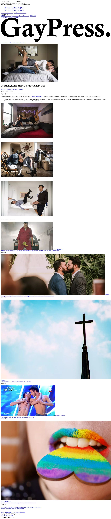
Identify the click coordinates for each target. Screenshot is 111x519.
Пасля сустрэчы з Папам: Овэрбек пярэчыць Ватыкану (16, 381)
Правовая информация (17, 508)
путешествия (31, 507)
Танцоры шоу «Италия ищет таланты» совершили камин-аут (17, 417)
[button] (55, 14)
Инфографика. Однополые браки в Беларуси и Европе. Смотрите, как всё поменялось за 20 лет (27, 296)
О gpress (3, 508)
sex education (18, 43)
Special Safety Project (17, 16)
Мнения (10, 17)
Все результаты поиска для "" (13, 13)
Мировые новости (58, 249)
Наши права (4, 17)
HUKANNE (33, 16)
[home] (55, 41)
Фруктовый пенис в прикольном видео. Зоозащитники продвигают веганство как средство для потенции (30, 250)
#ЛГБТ (12, 512)
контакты (8, 508)
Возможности (4, 43)
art (23, 43)
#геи (2, 512)
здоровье (38, 507)
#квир (23, 512)
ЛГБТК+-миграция (6, 16)
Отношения (16, 17)
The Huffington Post (37, 96)
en (24, 43)
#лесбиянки (6, 512)
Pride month (26, 16)
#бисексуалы (18, 512)
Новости (107, 294)
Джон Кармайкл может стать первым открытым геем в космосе (18, 502)
